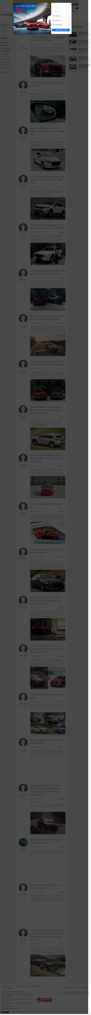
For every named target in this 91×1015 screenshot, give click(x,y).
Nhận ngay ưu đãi (61, 30)
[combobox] (61, 15)
